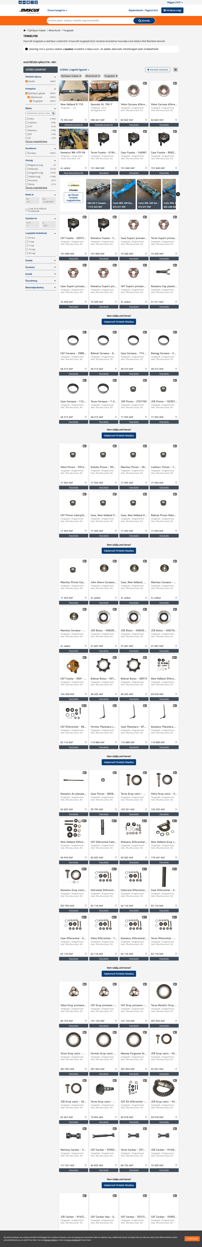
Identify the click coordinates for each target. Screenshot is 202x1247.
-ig (43, 222)
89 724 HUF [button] (66, 1021)
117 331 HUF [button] (67, 1165)
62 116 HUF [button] (66, 742)
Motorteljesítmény (34, 287)
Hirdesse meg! (173, 10)
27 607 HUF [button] (97, 646)
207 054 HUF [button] (67, 906)
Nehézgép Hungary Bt (74, 124)
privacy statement (73, 1240)
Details (29, 260)
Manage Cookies (50, 1240)
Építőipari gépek (37, 30)
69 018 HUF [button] (157, 694)
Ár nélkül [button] (65, 168)
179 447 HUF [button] (158, 857)
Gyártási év (31, 218)
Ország (29, 160)
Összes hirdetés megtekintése (74, 197)
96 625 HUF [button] (97, 694)
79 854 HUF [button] (97, 1117)
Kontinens (30, 148)
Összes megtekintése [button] (36, 141)
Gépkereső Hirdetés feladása (119, 321)
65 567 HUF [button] (157, 1069)
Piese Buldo (134, 124)
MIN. (27, 199)
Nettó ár (29, 194)
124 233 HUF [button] (158, 809)
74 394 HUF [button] (66, 120)
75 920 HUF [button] (127, 254)
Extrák (28, 274)
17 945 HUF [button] (127, 417)
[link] (73, 91)
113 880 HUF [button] (98, 742)
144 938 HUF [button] (67, 694)
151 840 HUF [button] (98, 168)
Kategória (30, 89)
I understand (192, 1239)
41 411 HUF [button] (157, 302)
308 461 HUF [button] (98, 120)
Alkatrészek (54, 30)
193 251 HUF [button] (128, 809)
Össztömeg (31, 281)
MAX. (44, 199)
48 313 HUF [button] (66, 369)
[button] (40, 69)
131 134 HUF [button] (98, 1021)
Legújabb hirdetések (36, 233)
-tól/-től (28, 222)
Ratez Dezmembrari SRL (73, 173)
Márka (28, 108)
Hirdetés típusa (33, 77)
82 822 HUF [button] (127, 120)
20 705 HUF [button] (97, 809)
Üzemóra (30, 267)
